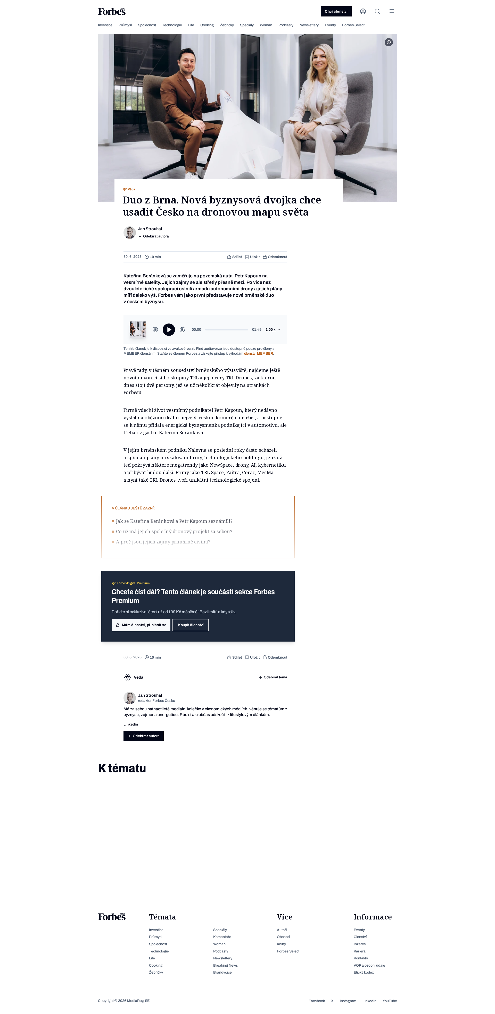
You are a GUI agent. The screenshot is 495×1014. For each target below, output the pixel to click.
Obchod (283, 937)
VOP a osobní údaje (369, 965)
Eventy (330, 25)
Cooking (207, 25)
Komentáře (222, 937)
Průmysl (125, 25)
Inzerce (360, 944)
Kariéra (360, 951)
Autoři (282, 930)
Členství (360, 937)
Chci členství (336, 11)
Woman (266, 25)
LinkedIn (369, 1001)
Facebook (317, 1001)
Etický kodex (364, 972)
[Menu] (392, 11)
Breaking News (225, 965)
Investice (105, 25)
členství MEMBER (258, 353)
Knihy (281, 944)
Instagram (348, 1001)
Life (191, 25)
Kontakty (361, 958)
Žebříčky (227, 25)
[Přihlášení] (363, 11)
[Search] (377, 11)
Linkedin (130, 724)
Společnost (147, 25)
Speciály (247, 25)
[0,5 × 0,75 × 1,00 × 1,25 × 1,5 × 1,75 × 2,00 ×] (273, 330)
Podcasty (285, 25)
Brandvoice (222, 972)
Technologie (172, 25)
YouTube (390, 1001)
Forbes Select (353, 25)
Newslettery (309, 25)
